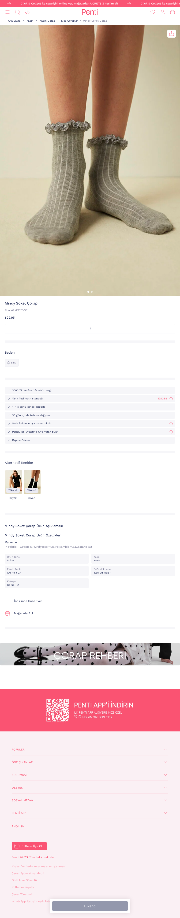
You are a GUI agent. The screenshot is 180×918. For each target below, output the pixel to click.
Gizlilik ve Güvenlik (25, 880)
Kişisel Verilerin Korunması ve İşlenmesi (38, 866)
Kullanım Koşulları (24, 887)
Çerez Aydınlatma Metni (28, 873)
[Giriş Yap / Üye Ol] (162, 12)
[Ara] (17, 12)
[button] (88, 292)
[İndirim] (27, 12)
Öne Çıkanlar (22, 762)
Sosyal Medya (22, 800)
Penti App (19, 813)
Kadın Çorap (47, 20)
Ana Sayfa (14, 20)
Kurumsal (19, 775)
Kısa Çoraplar (69, 20)
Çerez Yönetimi (22, 894)
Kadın (30, 20)
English (18, 826)
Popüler (18, 749)
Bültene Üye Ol (32, 846)
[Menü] (7, 12)
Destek (17, 787)
